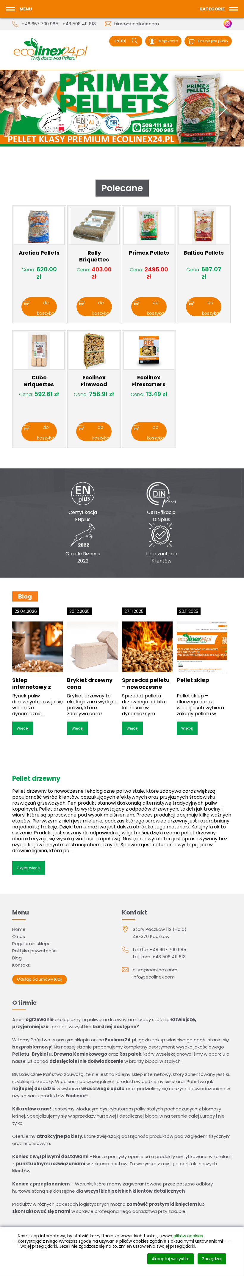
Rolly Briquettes (94, 256)
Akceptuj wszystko (171, 1259)
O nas (18, 936)
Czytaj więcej (28, 867)
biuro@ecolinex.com (136, 24)
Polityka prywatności (34, 951)
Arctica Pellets (39, 252)
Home (19, 929)
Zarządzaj (212, 1259)
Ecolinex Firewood (94, 381)
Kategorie (212, 9)
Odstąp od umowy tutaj (39, 979)
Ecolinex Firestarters (148, 381)
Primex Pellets (149, 252)
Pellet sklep (193, 680)
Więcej (23, 728)
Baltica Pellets (204, 252)
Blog (17, 958)
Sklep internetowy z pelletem (31, 686)
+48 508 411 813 (79, 24)
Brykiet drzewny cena (89, 683)
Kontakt (21, 965)
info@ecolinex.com (154, 977)
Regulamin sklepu (31, 943)
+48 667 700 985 (40, 24)
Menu (25, 9)
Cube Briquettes (39, 381)
